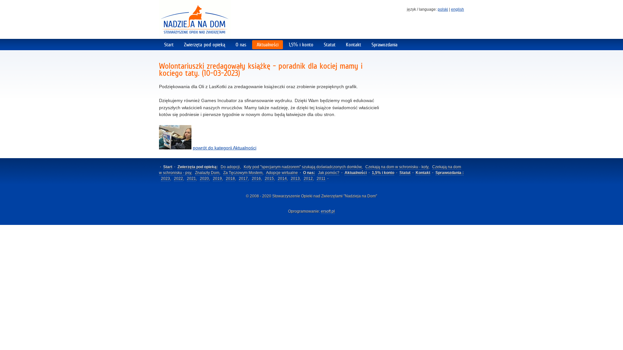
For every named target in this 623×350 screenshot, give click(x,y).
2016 (256, 178)
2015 (269, 178)
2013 (295, 178)
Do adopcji (230, 167)
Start (169, 44)
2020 (204, 178)
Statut (330, 44)
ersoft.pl (328, 211)
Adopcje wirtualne (282, 172)
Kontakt (353, 44)
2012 (308, 178)
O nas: (309, 172)
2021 (191, 178)
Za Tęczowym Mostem (243, 172)
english (457, 9)
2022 (178, 178)
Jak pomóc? (328, 172)
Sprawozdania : (449, 172)
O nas (241, 44)
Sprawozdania (384, 44)
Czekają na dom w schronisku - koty (396, 167)
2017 (243, 178)
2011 (321, 178)
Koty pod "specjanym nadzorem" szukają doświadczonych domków (302, 167)
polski (443, 9)
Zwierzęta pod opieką (204, 44)
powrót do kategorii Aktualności (224, 147)
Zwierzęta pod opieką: (197, 167)
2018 (230, 178)
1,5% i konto (301, 44)
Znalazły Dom (207, 172)
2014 (282, 178)
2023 (165, 178)
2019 (217, 178)
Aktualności (267, 44)
